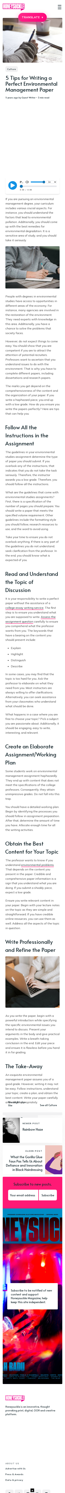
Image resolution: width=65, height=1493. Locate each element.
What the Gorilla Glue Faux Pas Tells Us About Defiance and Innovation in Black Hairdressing (24, 1163)
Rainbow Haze (33, 1129)
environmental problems (37, 865)
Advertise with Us (15, 1468)
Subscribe (48, 1195)
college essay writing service (24, 608)
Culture (11, 69)
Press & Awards (14, 1474)
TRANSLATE (32, 17)
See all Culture (48, 1105)
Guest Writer (29, 97)
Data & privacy (14, 1480)
